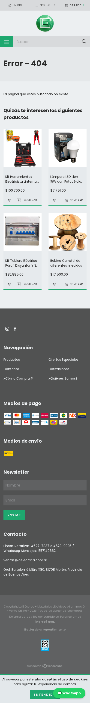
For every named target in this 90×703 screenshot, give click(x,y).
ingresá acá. (45, 622)
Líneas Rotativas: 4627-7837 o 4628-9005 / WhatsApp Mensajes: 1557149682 (38, 548)
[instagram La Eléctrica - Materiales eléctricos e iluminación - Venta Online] (7, 329)
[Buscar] (84, 41)
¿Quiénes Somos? (63, 378)
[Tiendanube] (45, 667)
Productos (11, 359)
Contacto (11, 369)
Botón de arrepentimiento (45, 629)
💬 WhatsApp (69, 693)
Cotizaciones (58, 369)
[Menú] (6, 41)
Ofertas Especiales (63, 359)
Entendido (45, 695)
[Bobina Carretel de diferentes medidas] (54, 284)
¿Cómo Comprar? (18, 378)
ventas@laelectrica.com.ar (25, 560)
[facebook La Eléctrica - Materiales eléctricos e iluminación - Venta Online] (15, 329)
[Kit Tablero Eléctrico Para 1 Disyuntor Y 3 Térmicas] (9, 284)
